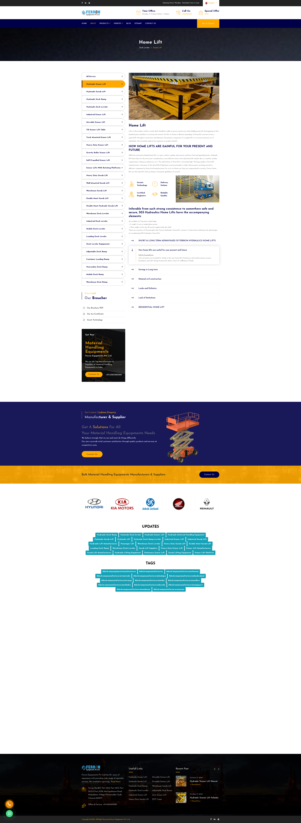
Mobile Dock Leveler (95, 229)
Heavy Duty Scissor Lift (97, 145)
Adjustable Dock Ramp (96, 252)
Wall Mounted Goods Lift (97, 183)
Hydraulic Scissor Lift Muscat (204, 781)
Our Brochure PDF (95, 308)
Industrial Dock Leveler (97, 221)
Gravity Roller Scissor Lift (98, 153)
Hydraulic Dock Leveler (97, 107)
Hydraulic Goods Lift (96, 92)
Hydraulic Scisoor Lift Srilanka (204, 798)
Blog (128, 23)
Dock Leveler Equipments (98, 244)
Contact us (150, 23)
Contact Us (93, 374)
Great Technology (95, 320)
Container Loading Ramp (97, 259)
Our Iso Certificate (95, 314)
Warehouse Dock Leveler (97, 214)
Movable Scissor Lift (95, 122)
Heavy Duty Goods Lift (97, 175)
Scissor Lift (157, 48)
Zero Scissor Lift (159, 795)
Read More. (116, 782)
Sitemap (138, 23)
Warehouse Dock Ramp (96, 282)
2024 (207, 14)
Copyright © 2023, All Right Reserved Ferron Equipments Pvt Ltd (106, 819)
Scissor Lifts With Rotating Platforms (103, 168)
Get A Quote (208, 23)
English (212, 3)
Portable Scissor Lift (161, 782)
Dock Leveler (144, 48)
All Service (91, 76)
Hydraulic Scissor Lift (96, 84)
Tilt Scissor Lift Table (95, 130)
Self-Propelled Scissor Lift (98, 160)
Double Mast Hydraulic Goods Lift (102, 206)
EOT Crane (157, 799)
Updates (117, 23)
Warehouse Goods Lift (96, 191)
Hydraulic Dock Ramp (96, 99)
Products (104, 23)
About (93, 23)
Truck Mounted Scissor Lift (98, 137)
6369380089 (187, 14)
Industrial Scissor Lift (96, 115)
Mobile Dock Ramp (95, 274)
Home (84, 23)
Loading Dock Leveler (96, 236)
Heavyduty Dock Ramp (97, 267)
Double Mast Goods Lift (97, 198)
